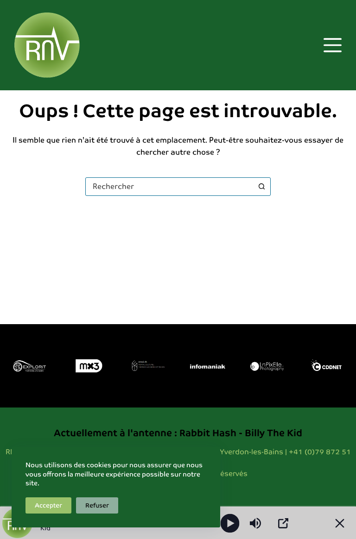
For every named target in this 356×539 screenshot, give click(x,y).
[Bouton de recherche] (261, 186)
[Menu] (333, 45)
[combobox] (169, 186)
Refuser (97, 505)
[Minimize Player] (340, 523)
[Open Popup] (283, 523)
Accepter (48, 505)
